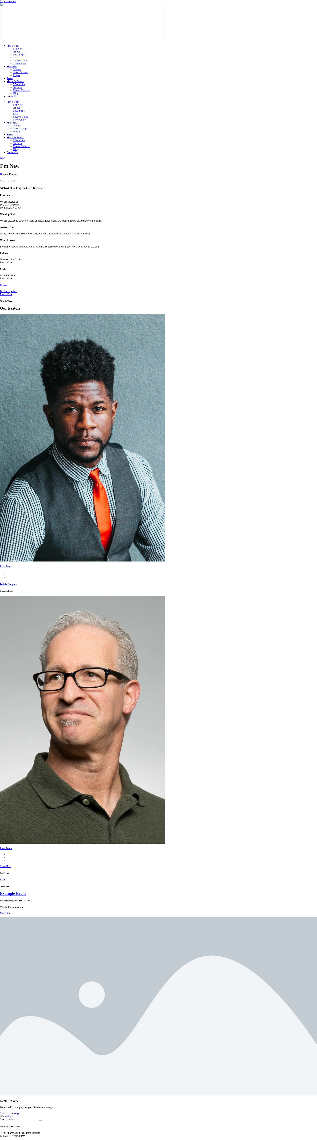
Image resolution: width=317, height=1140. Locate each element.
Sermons (17, 87)
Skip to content (8, 1)
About (16, 51)
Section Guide (20, 60)
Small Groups (20, 72)
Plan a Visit (12, 45)
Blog (15, 93)
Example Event (13, 893)
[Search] (40, 1120)
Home (3, 174)
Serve (10, 78)
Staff (15, 57)
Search (3, 1119)
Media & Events (15, 81)
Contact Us (12, 96)
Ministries (12, 66)
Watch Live (19, 84)
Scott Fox (5, 866)
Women (17, 69)
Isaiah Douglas (8, 584)
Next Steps (19, 54)
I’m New (18, 48)
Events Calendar (21, 90)
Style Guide (19, 63)
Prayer (16, 75)
